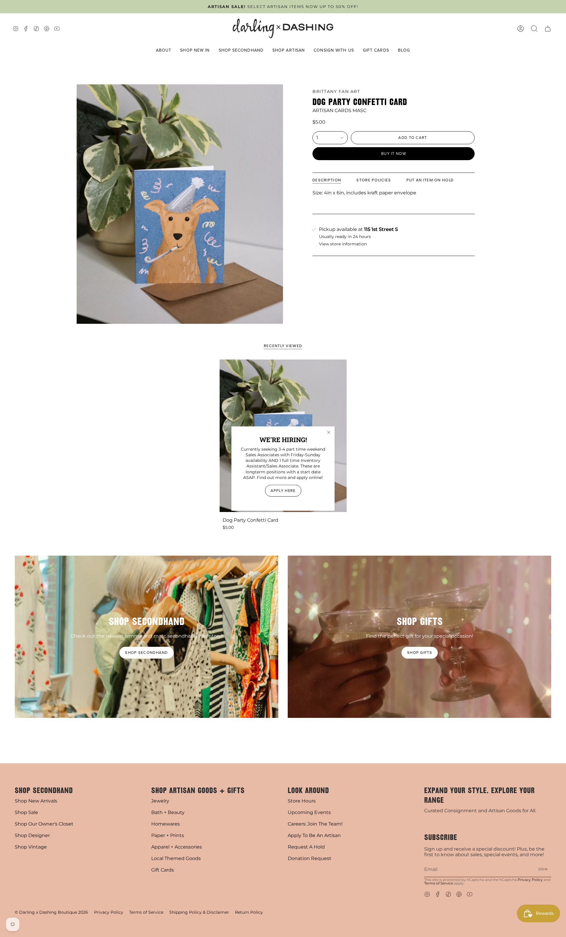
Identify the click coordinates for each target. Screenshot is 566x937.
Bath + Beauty (168, 812)
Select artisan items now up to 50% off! (283, 6)
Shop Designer (32, 835)
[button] (164, 51)
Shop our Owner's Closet (44, 824)
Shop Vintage (31, 847)
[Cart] (548, 28)
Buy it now (393, 153)
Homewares (165, 824)
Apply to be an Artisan (314, 835)
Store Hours (302, 801)
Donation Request (309, 858)
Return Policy (249, 912)
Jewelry (160, 801)
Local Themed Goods (176, 858)
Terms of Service (438, 883)
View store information (343, 244)
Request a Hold (306, 847)
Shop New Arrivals (36, 801)
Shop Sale (26, 812)
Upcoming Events (309, 812)
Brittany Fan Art (336, 91)
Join (543, 869)
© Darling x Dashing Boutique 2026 (51, 912)
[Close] (329, 432)
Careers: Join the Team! (315, 824)
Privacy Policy (530, 879)
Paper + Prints (167, 835)
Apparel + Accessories (176, 847)
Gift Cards (162, 870)
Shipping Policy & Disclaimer (199, 912)
